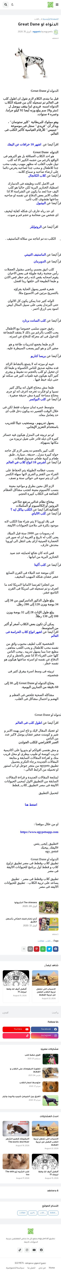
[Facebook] (55, 949)
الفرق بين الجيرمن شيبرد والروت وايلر (22, 1097)
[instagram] (27, 1250)
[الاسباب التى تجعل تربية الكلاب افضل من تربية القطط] (45, 978)
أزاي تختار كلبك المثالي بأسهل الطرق (21, 920)
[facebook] (41, 1250)
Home (52, 1268)
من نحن (42, 1268)
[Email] (30, 949)
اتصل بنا (31, 1268)
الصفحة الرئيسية (50, 19)
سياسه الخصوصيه (15, 1268)
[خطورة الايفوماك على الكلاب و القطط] (50, 1073)
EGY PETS (19, 1263)
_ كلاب (37, 19)
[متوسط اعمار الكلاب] (50, 1086)
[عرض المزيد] (24, 949)
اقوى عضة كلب (33, 1055)
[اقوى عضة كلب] (50, 1059)
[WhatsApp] (43, 949)
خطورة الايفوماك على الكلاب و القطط (25, 1070)
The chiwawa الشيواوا (25, 903)
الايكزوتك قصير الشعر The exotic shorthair (17, 1140)
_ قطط (53, 1213)
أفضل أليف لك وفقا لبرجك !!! (16, 990)
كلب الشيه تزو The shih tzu (17, 1173)
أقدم (6, 1013)
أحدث (54, 1013)
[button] (57, 4)
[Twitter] (49, 949)
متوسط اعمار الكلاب (30, 1083)
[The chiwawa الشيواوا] (48, 907)
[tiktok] (16, 1036)
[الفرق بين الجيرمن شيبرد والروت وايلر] (50, 1100)
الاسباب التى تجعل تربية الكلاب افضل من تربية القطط (46, 992)
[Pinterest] (36, 949)
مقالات (41, 941)
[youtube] (34, 1250)
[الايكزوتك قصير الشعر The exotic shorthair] (16, 1128)
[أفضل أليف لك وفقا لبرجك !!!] (16, 978)
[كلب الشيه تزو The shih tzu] (16, 1161)
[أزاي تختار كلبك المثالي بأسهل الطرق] (48, 924)
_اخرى (32, 1213)
